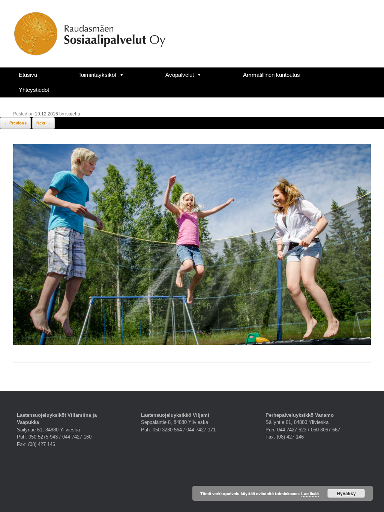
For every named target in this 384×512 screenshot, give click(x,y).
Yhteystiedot (34, 90)
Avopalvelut (179, 75)
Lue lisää (310, 493)
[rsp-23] (192, 343)
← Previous (15, 123)
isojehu (72, 114)
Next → (43, 123)
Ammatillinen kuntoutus (271, 75)
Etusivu (28, 75)
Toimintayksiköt (97, 75)
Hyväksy (346, 493)
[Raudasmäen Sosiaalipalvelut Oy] (89, 33)
